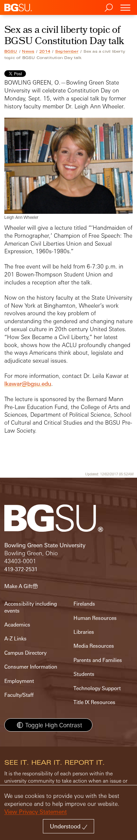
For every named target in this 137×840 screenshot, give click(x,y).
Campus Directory (25, 653)
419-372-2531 (21, 569)
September (66, 51)
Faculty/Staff (19, 695)
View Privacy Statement (35, 811)
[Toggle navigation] (125, 7)
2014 (44, 51)
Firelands (84, 604)
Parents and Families (97, 660)
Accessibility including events (30, 607)
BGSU (10, 51)
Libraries (83, 632)
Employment (19, 681)
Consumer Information (30, 667)
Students (83, 674)
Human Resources (95, 618)
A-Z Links (15, 638)
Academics (17, 625)
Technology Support (97, 688)
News (28, 51)
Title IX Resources (94, 702)
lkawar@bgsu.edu (27, 383)
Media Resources (93, 646)
